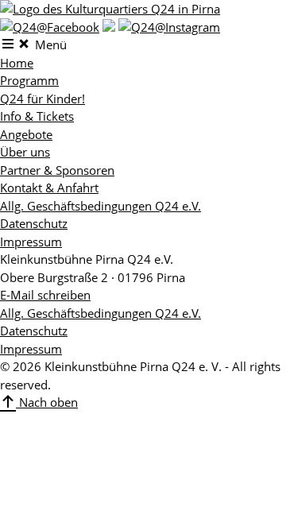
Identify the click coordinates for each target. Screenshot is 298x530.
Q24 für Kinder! (42, 98)
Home (16, 63)
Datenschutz (34, 223)
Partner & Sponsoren (57, 170)
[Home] (110, 9)
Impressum (31, 242)
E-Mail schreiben (45, 295)
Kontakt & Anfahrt (49, 187)
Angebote (26, 134)
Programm (29, 80)
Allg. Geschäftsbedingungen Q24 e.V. (100, 206)
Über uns (25, 152)
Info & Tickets (37, 116)
